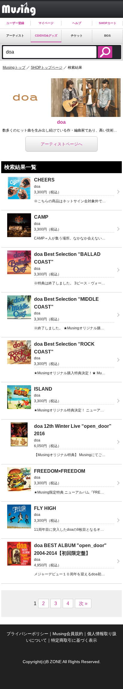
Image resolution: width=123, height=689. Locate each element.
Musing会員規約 (68, 633)
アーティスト (15, 35)
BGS (107, 35)
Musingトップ (14, 67)
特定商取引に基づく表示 (74, 640)
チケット (77, 35)
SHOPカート (107, 23)
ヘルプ (76, 23)
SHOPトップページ (46, 67)
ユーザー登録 (15, 23)
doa (61, 122)
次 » (83, 603)
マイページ (46, 23)
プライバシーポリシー (27, 633)
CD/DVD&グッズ (46, 35)
